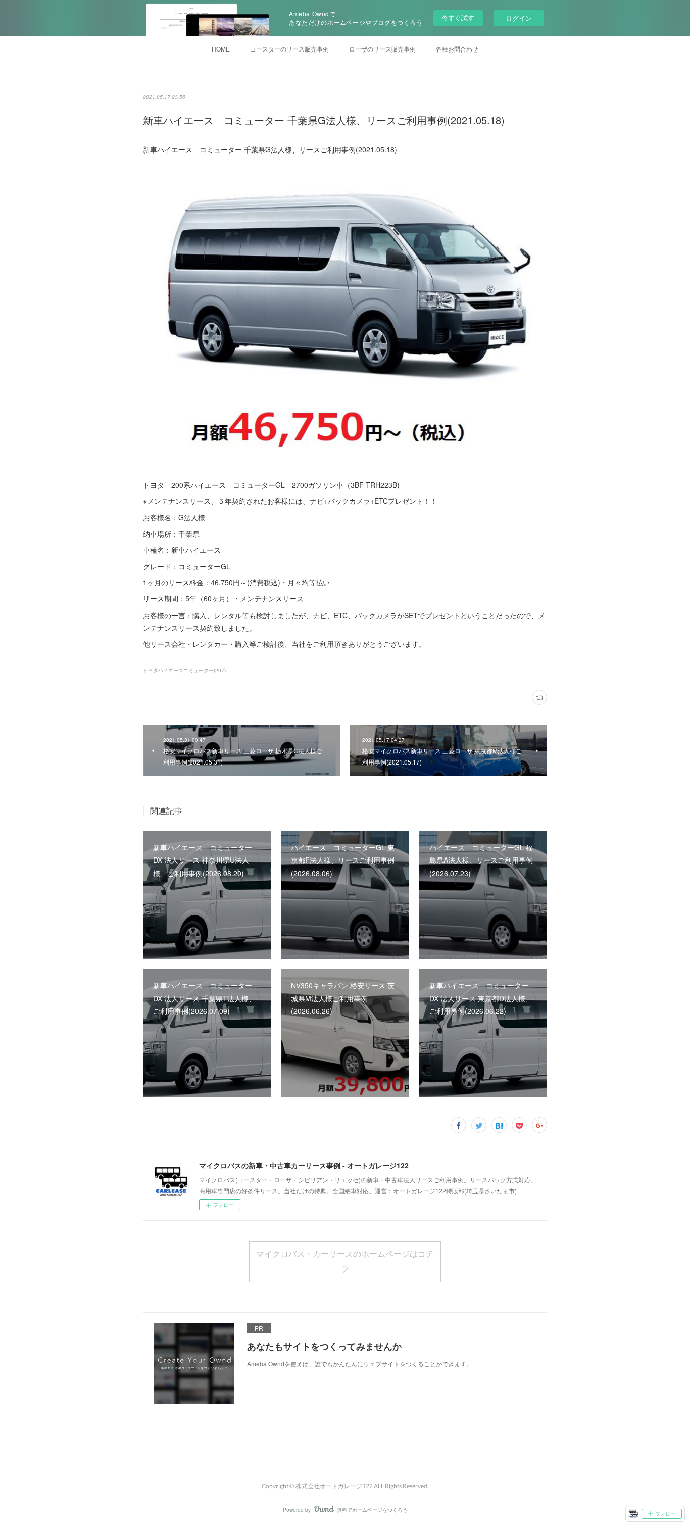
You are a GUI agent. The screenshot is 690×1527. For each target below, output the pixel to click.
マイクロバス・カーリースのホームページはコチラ (345, 1261)
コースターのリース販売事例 (289, 48)
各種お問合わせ (457, 48)
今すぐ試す (457, 17)
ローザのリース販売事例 (382, 48)
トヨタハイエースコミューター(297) (184, 670)
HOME (221, 48)
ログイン (519, 18)
